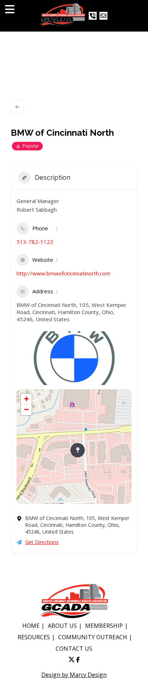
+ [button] (26, 398)
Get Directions (42, 542)
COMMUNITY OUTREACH (92, 637)
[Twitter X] (71, 659)
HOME (31, 626)
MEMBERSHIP (104, 626)
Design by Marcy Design (74, 675)
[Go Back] (17, 107)
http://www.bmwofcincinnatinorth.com (63, 273)
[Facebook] (78, 659)
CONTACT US (74, 649)
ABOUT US (62, 626)
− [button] (26, 409)
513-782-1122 (35, 241)
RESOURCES (34, 637)
